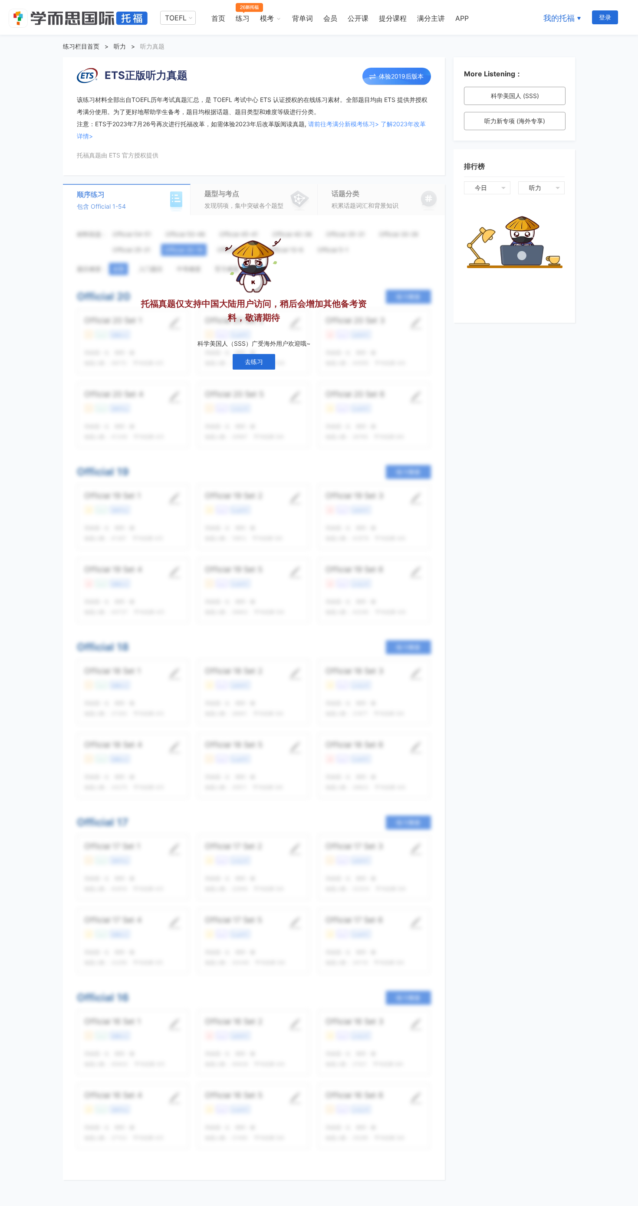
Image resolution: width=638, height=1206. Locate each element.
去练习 (254, 361)
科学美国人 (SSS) (515, 95)
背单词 (302, 18)
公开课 (358, 18)
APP (462, 18)
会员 (330, 18)
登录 (605, 17)
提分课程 (393, 18)
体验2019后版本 (401, 76)
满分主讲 (431, 18)
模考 (267, 18)
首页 (218, 18)
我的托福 (559, 18)
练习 (243, 18)
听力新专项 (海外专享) (514, 121)
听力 (120, 46)
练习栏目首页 (81, 46)
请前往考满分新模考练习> (343, 124)
